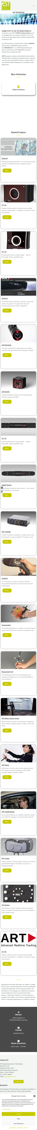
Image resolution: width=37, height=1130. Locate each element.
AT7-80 (4, 205)
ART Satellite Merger (8, 812)
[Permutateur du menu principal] (33, 6)
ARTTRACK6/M (6, 345)
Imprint (25, 1127)
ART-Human (5, 765)
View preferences (18, 1123)
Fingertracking (6, 625)
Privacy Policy (20, 1127)
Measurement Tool (7, 672)
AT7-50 (4, 252)
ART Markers (6, 905)
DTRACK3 (5, 298)
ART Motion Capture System (10, 718)
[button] (34, 1096)
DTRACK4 (5, 158)
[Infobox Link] (18, 88)
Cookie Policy (13, 1127)
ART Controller (6, 532)
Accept (19, 1114)
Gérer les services (6, 1109)
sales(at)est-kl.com (9, 1076)
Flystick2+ (5, 578)
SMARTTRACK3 (7, 485)
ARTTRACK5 (5, 392)
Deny (18, 1119)
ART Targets (5, 858)
